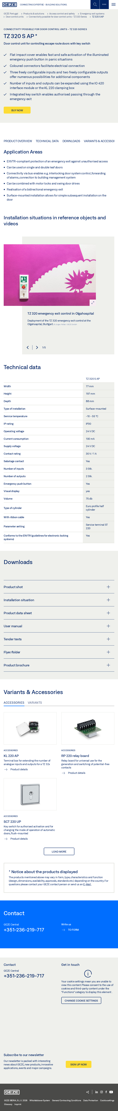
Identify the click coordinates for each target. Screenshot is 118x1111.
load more (59, 851)
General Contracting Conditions (66, 1100)
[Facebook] (106, 1092)
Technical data (47, 141)
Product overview (18, 141)
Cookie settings (107, 1100)
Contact (10, 964)
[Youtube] (111, 1092)
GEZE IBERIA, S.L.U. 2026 (15, 1100)
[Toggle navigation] (113, 4)
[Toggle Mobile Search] (95, 4)
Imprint (17, 1104)
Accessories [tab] (14, 702)
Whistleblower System (40, 1100)
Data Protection (90, 1100)
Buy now (17, 110)
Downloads (71, 141)
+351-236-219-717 (24, 929)
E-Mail (87, 884)
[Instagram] (101, 1092)
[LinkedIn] (96, 1092)
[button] (27, 347)
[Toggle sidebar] (104, 4)
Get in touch (70, 964)
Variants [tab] (35, 702)
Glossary (8, 1104)
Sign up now (78, 1064)
